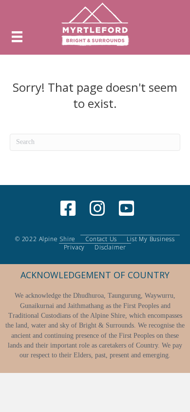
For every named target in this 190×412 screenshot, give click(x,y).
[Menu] (17, 36)
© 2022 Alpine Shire (45, 239)
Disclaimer (110, 247)
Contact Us (101, 239)
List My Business (151, 239)
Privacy (74, 247)
